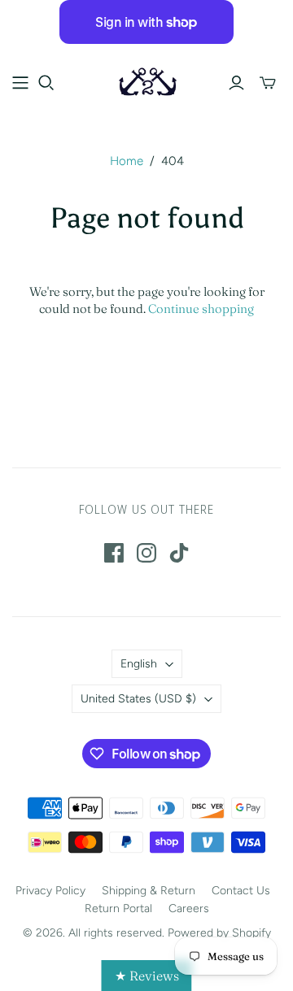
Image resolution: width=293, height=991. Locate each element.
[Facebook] (114, 553)
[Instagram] (146, 553)
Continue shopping (201, 308)
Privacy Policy (50, 891)
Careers (188, 908)
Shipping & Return (148, 891)
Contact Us (241, 891)
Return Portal (118, 908)
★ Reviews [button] (147, 975)
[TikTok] (179, 553)
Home (126, 161)
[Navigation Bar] (20, 83)
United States (138, 699)
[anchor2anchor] (146, 80)
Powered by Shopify (219, 933)
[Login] (236, 83)
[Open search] (46, 83)
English (138, 664)
